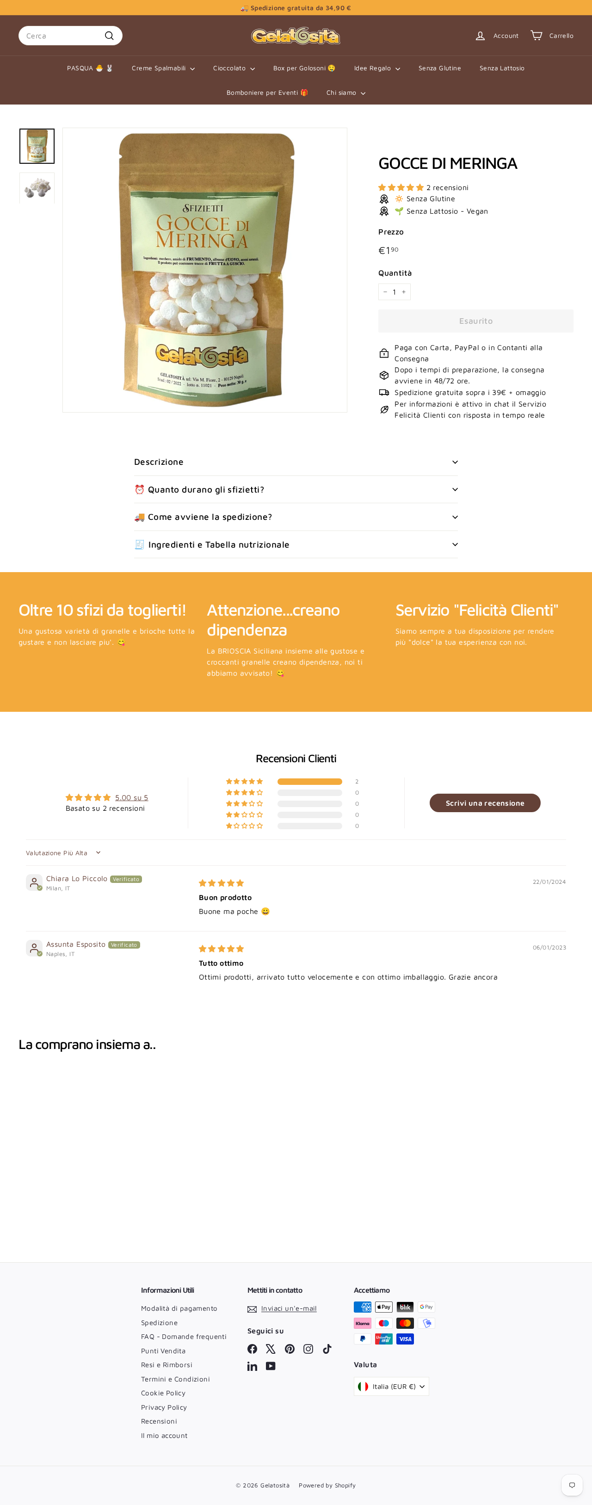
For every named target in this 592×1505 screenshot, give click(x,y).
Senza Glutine (440, 68)
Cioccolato (230, 68)
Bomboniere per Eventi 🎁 (267, 92)
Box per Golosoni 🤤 (304, 68)
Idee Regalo (373, 68)
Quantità (395, 273)
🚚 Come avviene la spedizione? (203, 517)
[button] (402, 187)
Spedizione (159, 1322)
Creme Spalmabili (160, 68)
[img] (221, 883)
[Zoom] (205, 270)
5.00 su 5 (131, 797)
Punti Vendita (163, 1351)
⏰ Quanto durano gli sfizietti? (199, 489)
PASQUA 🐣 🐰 (90, 68)
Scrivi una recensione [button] (485, 803)
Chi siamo (342, 92)
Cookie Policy (163, 1393)
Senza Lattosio (502, 68)
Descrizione (159, 461)
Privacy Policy (164, 1407)
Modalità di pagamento (179, 1308)
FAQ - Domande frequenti (184, 1336)
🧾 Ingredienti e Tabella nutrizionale (212, 544)
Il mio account (164, 1435)
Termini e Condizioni (175, 1379)
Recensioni (159, 1421)
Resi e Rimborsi (166, 1365)
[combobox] (70, 35)
